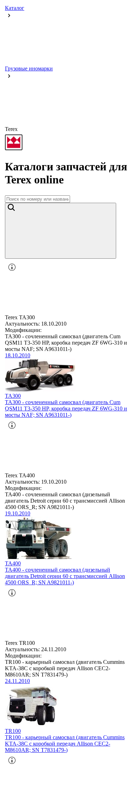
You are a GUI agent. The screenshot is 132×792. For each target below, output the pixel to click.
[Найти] (60, 231)
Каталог (14, 8)
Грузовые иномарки (29, 68)
